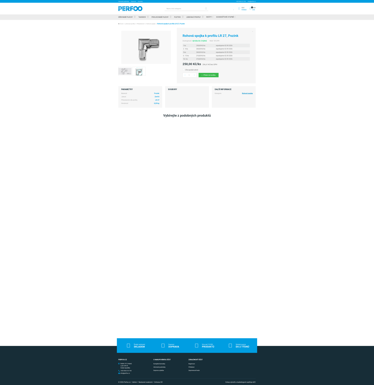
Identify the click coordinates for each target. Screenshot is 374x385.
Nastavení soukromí (145, 382)
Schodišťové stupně (225, 17)
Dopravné (133, 1)
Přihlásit (244, 9)
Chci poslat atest (191, 70)
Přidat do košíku (209, 75)
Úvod (121, 24)
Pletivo (177, 17)
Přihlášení (191, 367)
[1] (206, 8)
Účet (243, 7)
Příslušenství (140, 24)
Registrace (191, 364)
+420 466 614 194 (241, 1)
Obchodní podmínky (123, 1)
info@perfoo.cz (252, 1)
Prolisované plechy (160, 17)
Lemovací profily (193, 17)
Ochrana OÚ (158, 382)
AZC (254, 382)
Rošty (209, 17)
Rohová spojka (150, 24)
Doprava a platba (158, 370)
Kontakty (140, 1)
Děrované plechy (125, 17)
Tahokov (142, 17)
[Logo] (130, 8)
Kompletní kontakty (159, 364)
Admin (134, 382)
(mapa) (129, 363)
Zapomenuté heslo (194, 370)
